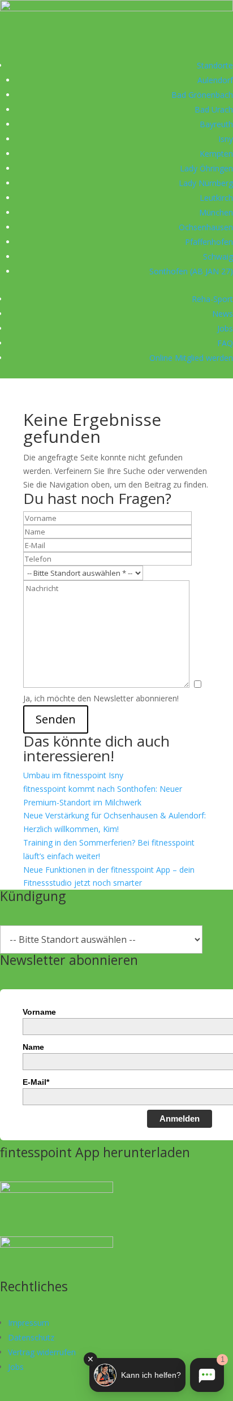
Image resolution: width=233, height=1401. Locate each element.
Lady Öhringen (206, 168)
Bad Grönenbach (202, 94)
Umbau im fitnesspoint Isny (73, 775)
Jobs (225, 328)
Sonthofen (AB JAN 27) (191, 271)
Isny (225, 138)
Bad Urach (214, 109)
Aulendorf (215, 80)
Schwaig (218, 256)
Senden (56, 719)
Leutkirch (216, 197)
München (216, 212)
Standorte (215, 65)
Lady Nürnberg (206, 183)
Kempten (216, 153)
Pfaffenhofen (209, 241)
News (222, 313)
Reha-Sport (212, 299)
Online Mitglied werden (191, 357)
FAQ (225, 343)
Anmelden (179, 1118)
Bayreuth (216, 124)
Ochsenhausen (206, 227)
